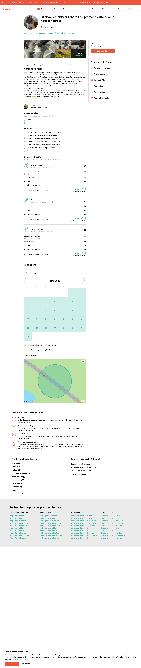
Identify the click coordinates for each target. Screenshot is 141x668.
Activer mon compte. (104, 3)
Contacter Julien (102, 51)
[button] (103, 68)
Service (26, 269)
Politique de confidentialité (24, 659)
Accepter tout (11, 664)
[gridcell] (72, 292)
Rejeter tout (27, 664)
